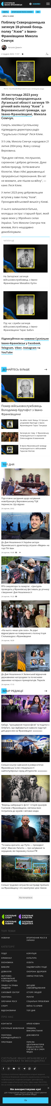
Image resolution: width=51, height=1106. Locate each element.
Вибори (5, 967)
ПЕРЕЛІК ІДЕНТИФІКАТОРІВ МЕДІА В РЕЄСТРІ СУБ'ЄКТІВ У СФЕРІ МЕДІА (36, 1047)
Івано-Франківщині (16, 114)
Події (4, 953)
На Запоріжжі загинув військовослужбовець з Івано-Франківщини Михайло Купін (20, 280)
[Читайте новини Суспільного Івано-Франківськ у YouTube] (14, 1068)
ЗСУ (38, 12)
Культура (32, 958)
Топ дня (31, 1010)
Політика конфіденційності (11, 1036)
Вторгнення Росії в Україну (22, 12)
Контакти (6, 1023)
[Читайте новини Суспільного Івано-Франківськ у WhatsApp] (29, 1068)
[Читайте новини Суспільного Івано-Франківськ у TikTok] (35, 1068)
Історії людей (34, 992)
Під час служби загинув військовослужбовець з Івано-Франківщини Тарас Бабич (20, 327)
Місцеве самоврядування (36, 986)
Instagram (30, 348)
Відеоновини (8, 1010)
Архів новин (33, 1023)
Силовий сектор (10, 992)
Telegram (7, 348)
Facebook (34, 343)
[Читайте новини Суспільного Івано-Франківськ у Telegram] (24, 1068)
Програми (6, 1042)
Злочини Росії (9, 1001)
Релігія (30, 997)
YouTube (7, 352)
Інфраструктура (35, 976)
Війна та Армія (8, 16)
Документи (33, 1035)
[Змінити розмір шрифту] (47, 54)
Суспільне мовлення (12, 1028)
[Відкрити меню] (48, 3)
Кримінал (6, 958)
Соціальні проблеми (38, 1001)
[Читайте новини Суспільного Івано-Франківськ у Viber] (19, 1068)
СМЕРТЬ (5, 12)
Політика (6, 997)
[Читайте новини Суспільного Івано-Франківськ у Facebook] (3, 1068)
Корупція (31, 953)
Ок (25, 1100)
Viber (18, 348)
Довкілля (6, 971)
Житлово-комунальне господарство (9, 978)
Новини (5, 937)
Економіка (7, 962)
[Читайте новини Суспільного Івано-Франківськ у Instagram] (9, 1068)
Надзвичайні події (37, 967)
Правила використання (34, 1029)
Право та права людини (9, 986)
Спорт (4, 1006)
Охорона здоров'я (36, 971)
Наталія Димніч (15, 47)
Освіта (30, 962)
